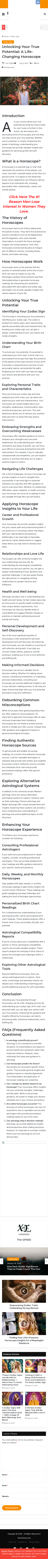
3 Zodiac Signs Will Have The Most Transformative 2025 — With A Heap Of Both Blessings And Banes (12, 1414)
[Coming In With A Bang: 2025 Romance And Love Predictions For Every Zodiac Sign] (35, 1366)
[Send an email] (15, 63)
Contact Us (22, 1542)
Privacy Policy (34, 1542)
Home (6, 36)
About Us (12, 1542)
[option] (24, 1261)
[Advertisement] (24, 16)
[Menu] (3, 15)
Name (5, 1475)
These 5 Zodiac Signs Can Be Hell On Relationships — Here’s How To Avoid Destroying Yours (12, 1380)
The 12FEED (9, 63)
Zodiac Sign (14, 36)
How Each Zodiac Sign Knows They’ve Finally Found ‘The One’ (23, 1267)
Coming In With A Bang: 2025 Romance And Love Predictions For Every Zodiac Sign (35, 1379)
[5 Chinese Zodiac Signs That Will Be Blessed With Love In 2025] (35, 1398)
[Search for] (45, 15)
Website (5, 1496)
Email (5, 1485)
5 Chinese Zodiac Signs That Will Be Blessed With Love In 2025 (35, 1411)
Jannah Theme (7, 1551)
